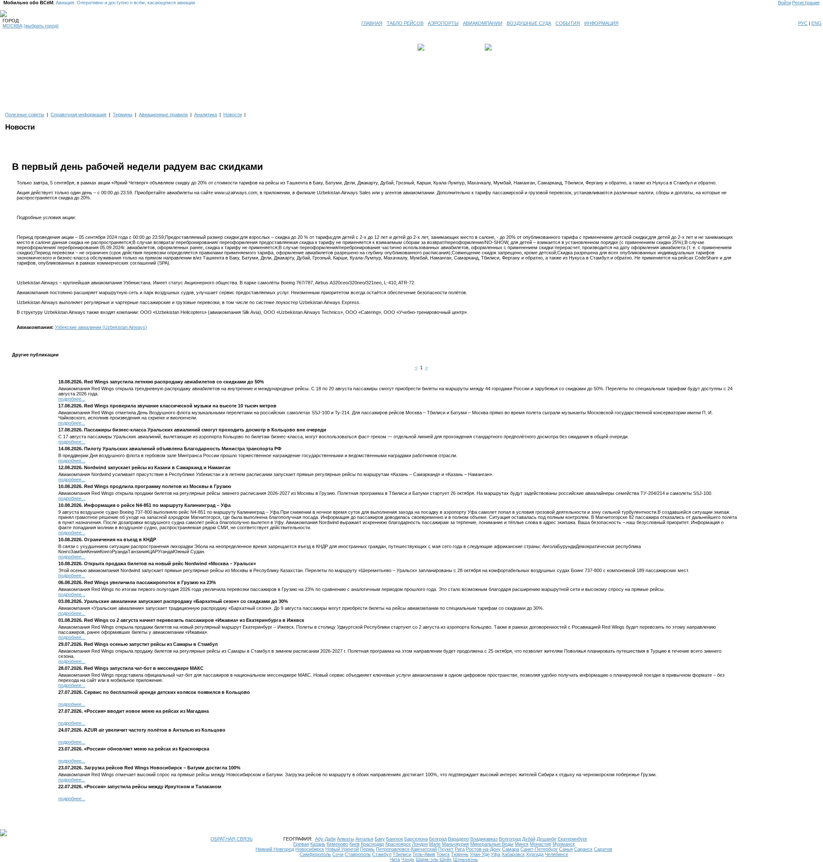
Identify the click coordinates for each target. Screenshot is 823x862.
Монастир (540, 844)
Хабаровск (513, 854)
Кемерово (337, 844)
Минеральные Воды (492, 844)
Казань (317, 844)
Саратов (603, 849)
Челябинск (556, 854)
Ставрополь (358, 854)
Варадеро (458, 838)
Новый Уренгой (342, 849)
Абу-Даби (325, 838)
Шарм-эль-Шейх (434, 859)
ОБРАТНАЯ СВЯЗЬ (231, 838)
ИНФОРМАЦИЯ (601, 23)
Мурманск (564, 844)
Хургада (535, 854)
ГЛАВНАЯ (371, 23)
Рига (460, 849)
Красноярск (398, 844)
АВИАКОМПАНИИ (482, 23)
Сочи (337, 854)
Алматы (345, 838)
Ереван (301, 844)
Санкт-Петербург (539, 849)
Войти (784, 2)
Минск (522, 844)
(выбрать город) (41, 25)
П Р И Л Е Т (506, 47)
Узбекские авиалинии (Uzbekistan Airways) (101, 327)
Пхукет (446, 849)
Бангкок (394, 838)
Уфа (495, 854)
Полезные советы (24, 114)
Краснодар (372, 844)
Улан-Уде (480, 854)
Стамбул (381, 854)
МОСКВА (12, 25)
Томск (443, 854)
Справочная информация (78, 114)
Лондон (420, 844)
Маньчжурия (455, 844)
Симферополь (315, 854)
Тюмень (460, 854)
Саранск (583, 849)
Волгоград (510, 838)
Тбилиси (402, 854)
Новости (232, 114)
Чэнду (408, 859)
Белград (438, 838)
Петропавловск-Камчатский (406, 849)
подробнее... (71, 398)
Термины (122, 114)
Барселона (416, 838)
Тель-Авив (423, 854)
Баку (380, 838)
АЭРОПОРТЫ (443, 23)
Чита (395, 859)
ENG (816, 23)
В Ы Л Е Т (438, 47)
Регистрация (806, 2)
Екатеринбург (572, 838)
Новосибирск (309, 849)
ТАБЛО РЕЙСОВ (405, 23)
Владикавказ (484, 838)
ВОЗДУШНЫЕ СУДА (529, 23)
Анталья (364, 838)
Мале (435, 844)
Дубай (528, 838)
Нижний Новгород (274, 849)
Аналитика (205, 114)
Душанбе (546, 838)
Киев (354, 844)
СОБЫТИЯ (568, 23)
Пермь (367, 849)
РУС (803, 23)
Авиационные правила (163, 114)
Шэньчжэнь (465, 859)
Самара (510, 849)
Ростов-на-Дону (483, 849)
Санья (566, 849)
